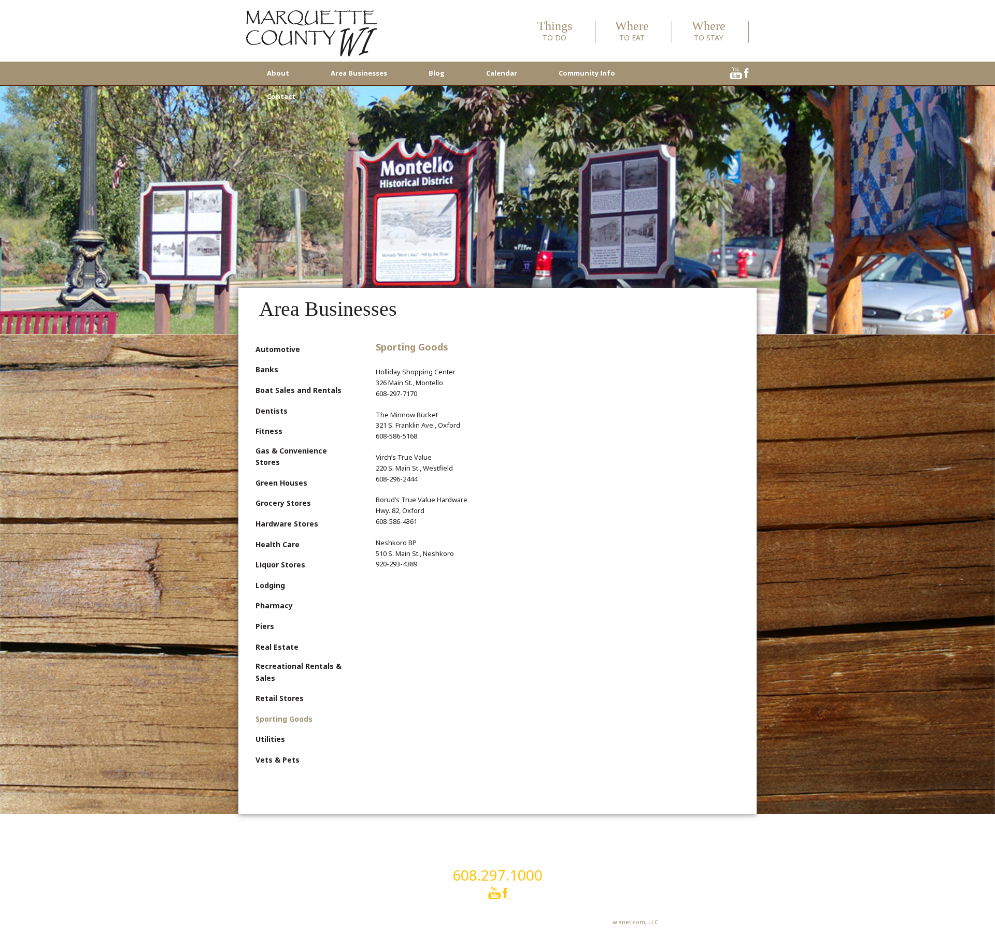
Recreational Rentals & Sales (298, 671)
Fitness (268, 431)
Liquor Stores (280, 564)
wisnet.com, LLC (635, 922)
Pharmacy (274, 605)
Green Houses (281, 483)
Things (554, 31)
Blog (437, 73)
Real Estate (276, 647)
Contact (281, 96)
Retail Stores (279, 698)
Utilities (270, 739)
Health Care (277, 544)
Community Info (587, 73)
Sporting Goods (283, 719)
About (278, 73)
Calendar (501, 73)
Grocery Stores (283, 503)
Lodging (270, 585)
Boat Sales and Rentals (298, 390)
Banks (266, 369)
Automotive (277, 349)
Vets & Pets (277, 760)
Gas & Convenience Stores (291, 456)
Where (632, 31)
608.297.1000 (497, 875)
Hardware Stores (286, 524)
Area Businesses (359, 73)
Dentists (271, 411)
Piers (264, 626)
